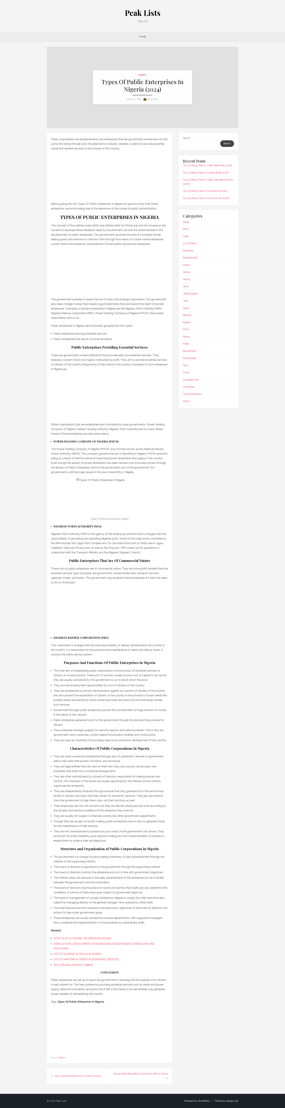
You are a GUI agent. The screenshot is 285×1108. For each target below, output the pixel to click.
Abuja (186, 222)
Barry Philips (152, 99)
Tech (185, 365)
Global (186, 272)
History (186, 279)
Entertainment (190, 257)
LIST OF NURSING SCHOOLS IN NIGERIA (77, 953)
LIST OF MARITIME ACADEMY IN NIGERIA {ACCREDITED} (86, 959)
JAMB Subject (190, 293)
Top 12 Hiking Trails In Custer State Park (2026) (207, 165)
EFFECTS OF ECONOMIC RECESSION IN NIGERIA (82, 938)
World (186, 401)
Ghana (186, 265)
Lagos (186, 308)
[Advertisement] (109, 175)
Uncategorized (191, 379)
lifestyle (187, 315)
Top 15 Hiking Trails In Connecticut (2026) (205, 191)
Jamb (186, 286)
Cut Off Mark (189, 243)
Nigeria (142, 75)
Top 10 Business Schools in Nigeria (73, 964)
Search (186, 138)
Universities (189, 386)
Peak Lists (142, 13)
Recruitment (189, 351)
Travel (186, 372)
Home (142, 36)
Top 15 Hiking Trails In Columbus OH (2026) (206, 198)
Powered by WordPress (197, 1101)
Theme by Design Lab (226, 1101)
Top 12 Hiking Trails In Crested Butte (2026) (206, 172)
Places (186, 336)
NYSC (186, 329)
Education (188, 250)
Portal (186, 343)
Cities (186, 236)
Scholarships (190, 358)
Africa (186, 229)
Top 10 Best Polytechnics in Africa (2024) (77, 1076)
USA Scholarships (192, 394)
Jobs (185, 300)
